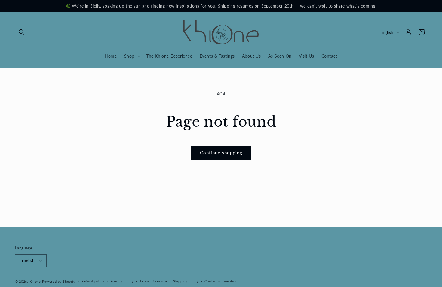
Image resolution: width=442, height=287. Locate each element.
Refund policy (92, 281)
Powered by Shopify (59, 281)
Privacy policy (122, 281)
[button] (21, 32)
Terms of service (153, 281)
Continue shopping (221, 152)
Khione (35, 281)
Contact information (220, 281)
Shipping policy (186, 281)
